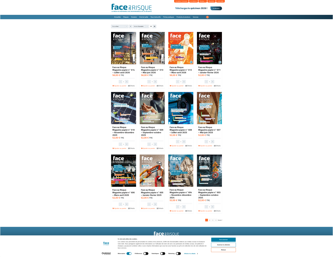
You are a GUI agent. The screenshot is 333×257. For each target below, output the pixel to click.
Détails (132, 86)
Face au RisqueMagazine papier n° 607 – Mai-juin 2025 (209, 129)
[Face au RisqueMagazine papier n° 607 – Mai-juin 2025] (209, 108)
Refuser (223, 250)
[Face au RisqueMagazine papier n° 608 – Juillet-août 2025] (180, 108)
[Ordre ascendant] (130, 26)
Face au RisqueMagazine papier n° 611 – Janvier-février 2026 (209, 69)
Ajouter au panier (120, 86)
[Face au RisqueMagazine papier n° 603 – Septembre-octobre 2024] (209, 171)
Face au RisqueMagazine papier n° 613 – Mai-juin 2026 (152, 69)
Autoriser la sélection (223, 245)
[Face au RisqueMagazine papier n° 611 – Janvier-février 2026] (209, 48)
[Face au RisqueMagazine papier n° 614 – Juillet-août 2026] (123, 48)
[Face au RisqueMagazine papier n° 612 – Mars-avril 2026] (180, 48)
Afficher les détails (189, 253)
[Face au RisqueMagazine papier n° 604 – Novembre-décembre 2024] (180, 171)
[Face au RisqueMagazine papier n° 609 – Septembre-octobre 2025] (152, 108)
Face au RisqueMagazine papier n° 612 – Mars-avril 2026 (181, 69)
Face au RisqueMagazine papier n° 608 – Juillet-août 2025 (181, 129)
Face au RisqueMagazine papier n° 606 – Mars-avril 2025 (123, 192)
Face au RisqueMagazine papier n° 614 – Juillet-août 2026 (123, 69)
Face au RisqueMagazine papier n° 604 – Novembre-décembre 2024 (181, 194)
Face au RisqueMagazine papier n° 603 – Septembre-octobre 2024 (209, 194)
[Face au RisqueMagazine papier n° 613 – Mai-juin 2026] (152, 48)
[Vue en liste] (154, 26)
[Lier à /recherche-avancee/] (207, 17)
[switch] (145, 253)
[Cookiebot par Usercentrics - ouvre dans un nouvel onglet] (106, 253)
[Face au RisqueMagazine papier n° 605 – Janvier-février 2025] (152, 171)
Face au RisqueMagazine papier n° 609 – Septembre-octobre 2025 (152, 131)
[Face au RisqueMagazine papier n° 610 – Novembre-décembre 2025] (123, 108)
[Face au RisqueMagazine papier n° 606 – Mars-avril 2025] (123, 171)
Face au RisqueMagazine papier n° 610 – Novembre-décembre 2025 (123, 131)
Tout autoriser (223, 239)
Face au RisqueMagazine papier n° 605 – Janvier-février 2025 (152, 192)
